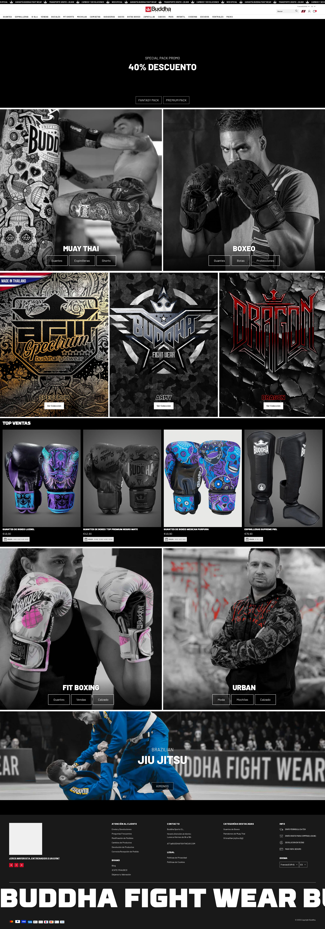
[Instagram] (16, 865)
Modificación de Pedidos (122, 838)
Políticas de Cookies (176, 862)
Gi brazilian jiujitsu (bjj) (233, 838)
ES (312, 6)
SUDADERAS (109, 17)
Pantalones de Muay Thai (234, 833)
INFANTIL (181, 17)
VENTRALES (218, 17)
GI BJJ (35, 17)
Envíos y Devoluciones (122, 829)
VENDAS (44, 17)
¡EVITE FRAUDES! (119, 870)
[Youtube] (11, 865)
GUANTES (7, 17)
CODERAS (192, 17)
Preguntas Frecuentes (122, 833)
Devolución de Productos (123, 847)
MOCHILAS (82, 17)
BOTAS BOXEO (133, 17)
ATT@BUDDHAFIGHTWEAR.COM (181, 843)
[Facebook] (22, 865)
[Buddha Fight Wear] (158, 9)
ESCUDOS (204, 17)
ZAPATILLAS (149, 17)
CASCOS (162, 17)
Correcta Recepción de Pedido (125, 851)
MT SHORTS (68, 17)
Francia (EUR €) (302, 6)
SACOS (121, 17)
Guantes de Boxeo (231, 829)
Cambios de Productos (122, 842)
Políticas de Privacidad (177, 857)
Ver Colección (54, 405)
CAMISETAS (95, 17)
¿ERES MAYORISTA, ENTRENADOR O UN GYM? (34, 859)
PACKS (229, 17)
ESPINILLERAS (22, 17)
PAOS (171, 17)
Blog (114, 865)
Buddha (170, 829)
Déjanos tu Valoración (121, 874)
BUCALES (55, 17)
